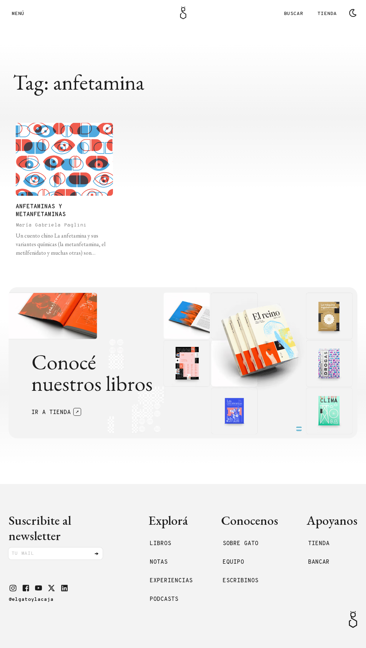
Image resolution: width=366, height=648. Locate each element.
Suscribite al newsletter (40, 528)
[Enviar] (96, 553)
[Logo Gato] (183, 12)
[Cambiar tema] (352, 12)
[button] (13, 588)
